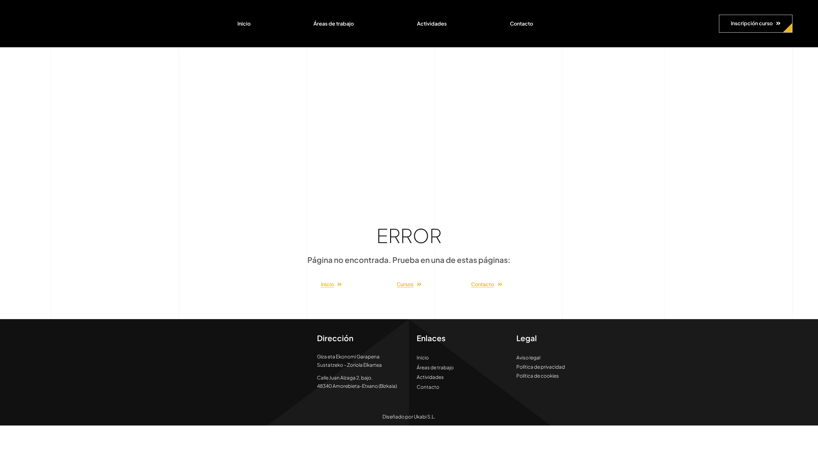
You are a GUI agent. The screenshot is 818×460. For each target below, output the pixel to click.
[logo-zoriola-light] (42, 9)
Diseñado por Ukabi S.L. (409, 416)
